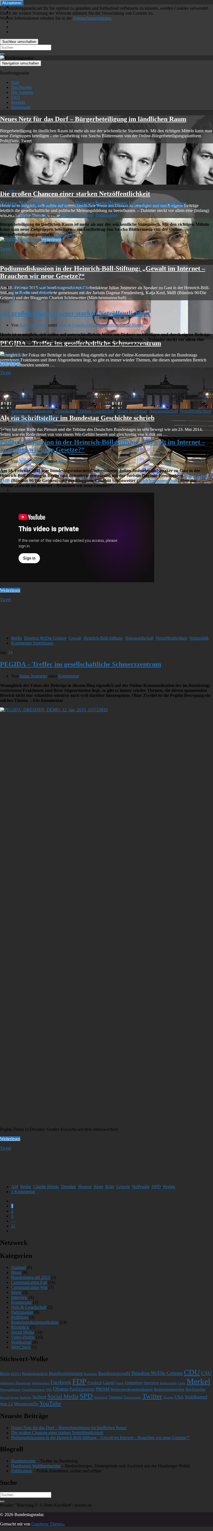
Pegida (169, 1186)
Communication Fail (29, 1282)
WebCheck (21, 1347)
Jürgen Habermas (131, 411)
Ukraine (168, 1397)
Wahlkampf (21, 1342)
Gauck (120, 1383)
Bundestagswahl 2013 (30, 1277)
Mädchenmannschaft (158, 480)
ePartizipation (23, 287)
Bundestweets (23, 1460)
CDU (192, 1372)
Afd (14, 1186)
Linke (182, 1383)
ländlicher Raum (51, 287)
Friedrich (94, 1383)
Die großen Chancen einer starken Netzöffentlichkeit (75, 193)
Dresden (68, 1186)
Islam (98, 1186)
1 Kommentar (23, 1191)
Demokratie (65, 411)
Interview (19, 1297)
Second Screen (9, 1397)
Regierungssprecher (169, 1389)
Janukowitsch (168, 1383)
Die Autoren (22, 92)
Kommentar (68, 676)
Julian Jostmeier (33, 215)
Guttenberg (134, 1383)
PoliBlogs (19, 1317)
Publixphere (21, 1470)
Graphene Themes (47, 1524)
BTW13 (16, 1373)
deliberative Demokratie (32, 411)
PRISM (103, 1389)
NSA (49, 1389)
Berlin (16, 638)
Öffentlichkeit (23, 416)
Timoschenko (132, 1397)
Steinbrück (101, 1397)
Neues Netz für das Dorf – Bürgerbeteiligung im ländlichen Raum (93, 119)
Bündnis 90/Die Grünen (45, 638)
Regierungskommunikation (35, 1322)
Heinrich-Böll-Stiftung (103, 638)
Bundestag (90, 1373)
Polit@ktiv (64, 234)
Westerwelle (26, 1403)
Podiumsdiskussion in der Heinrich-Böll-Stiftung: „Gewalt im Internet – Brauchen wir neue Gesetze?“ (100, 1437)
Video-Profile (23, 1337)
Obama (60, 1389)
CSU (206, 1373)
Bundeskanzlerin (35, 1374)
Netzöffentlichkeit (195, 411)
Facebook (60, 1382)
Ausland (18, 1267)
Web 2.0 (6, 1404)
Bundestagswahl (114, 1373)
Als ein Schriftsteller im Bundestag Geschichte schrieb (77, 417)
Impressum (20, 107)
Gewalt (75, 638)
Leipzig (123, 1186)
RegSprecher (196, 1389)
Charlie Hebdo (46, 1186)
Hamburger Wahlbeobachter (35, 1465)
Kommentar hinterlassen (32, 292)
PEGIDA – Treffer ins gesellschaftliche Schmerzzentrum (80, 664)
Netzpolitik (199, 638)
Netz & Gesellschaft (75, 215)
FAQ (15, 97)
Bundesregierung (66, 1373)
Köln (109, 1186)
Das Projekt (21, 87)
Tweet (5, 248)
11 (13, 1226)
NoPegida (140, 1186)
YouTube (50, 1403)
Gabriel (109, 1383)
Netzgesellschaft (163, 411)
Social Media (131, 325)
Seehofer (25, 1397)
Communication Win (29, 1287)
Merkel (198, 1381)
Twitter (152, 1396)
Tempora (116, 1397)
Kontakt (18, 102)
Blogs (16, 1272)
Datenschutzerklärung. (92, 18)
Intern (63, 461)
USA (179, 1397)
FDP (79, 1381)
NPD (156, 1186)
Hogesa (85, 1186)
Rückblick (20, 1327)
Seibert (39, 1397)
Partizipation (107, 215)
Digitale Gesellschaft (96, 411)
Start (15, 82)
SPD (86, 1396)
